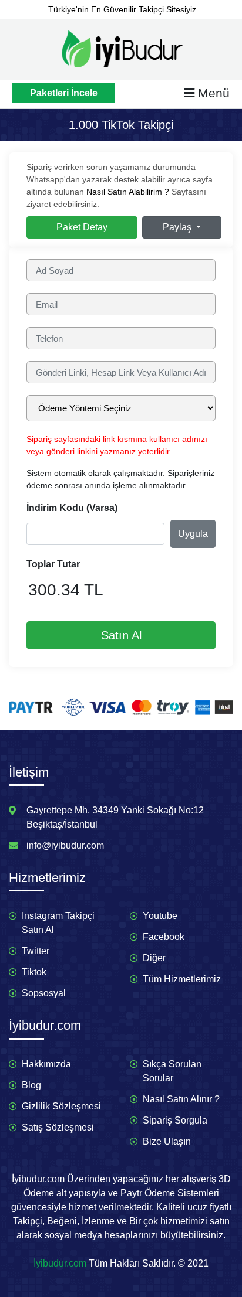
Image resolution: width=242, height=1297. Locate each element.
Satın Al (121, 635)
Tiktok (34, 972)
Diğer (154, 958)
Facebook (163, 937)
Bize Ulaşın (167, 1141)
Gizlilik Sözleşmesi (61, 1106)
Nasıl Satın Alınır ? (181, 1099)
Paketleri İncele (64, 93)
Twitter (35, 951)
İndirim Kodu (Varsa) (71, 508)
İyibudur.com (59, 1263)
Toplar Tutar (53, 564)
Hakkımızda (46, 1064)
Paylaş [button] (178, 227)
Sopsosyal (44, 993)
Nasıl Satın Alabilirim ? (127, 191)
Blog (31, 1085)
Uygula (193, 534)
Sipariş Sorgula (175, 1120)
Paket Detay (81, 227)
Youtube (160, 916)
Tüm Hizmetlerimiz (182, 979)
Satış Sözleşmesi (58, 1127)
